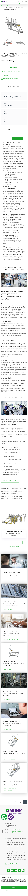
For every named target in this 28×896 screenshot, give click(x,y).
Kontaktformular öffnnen (10, 480)
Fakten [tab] (8, 138)
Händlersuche (7, 609)
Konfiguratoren (8, 729)
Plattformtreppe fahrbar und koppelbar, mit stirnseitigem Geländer (14, 533)
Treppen (5, 669)
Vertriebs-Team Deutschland (12, 580)
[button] (12, 2)
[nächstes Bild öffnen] (25, 542)
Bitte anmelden (14, 67)
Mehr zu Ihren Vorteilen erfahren (11, 864)
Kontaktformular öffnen (17, 831)
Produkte (9, 5)
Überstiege (6, 699)
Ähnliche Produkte (14, 546)
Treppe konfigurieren (10, 759)
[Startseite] (3, 2)
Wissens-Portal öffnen (10, 639)
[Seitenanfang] (25, 802)
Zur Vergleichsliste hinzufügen (12, 71)
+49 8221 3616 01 (16, 829)
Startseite (3, 5)
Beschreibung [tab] (18, 138)
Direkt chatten (15, 832)
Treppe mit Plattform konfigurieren (10, 790)
